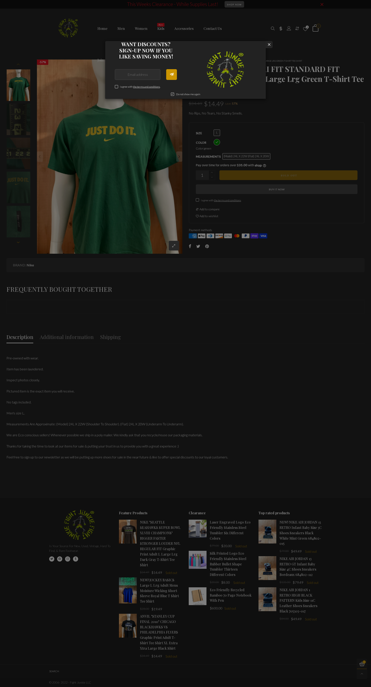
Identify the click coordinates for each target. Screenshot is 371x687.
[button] (171, 74)
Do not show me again (188, 94)
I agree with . (140, 86)
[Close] (269, 44)
